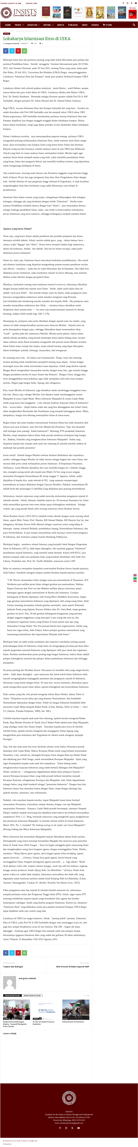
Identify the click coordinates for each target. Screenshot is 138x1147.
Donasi (95, 25)
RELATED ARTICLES (12, 995)
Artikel (47, 25)
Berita (60, 25)
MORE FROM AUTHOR (32, 995)
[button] (134, 25)
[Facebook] (123, 3)
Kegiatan (32, 25)
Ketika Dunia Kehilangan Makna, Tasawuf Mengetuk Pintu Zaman (14, 1024)
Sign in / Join (31, 3)
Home (8, 25)
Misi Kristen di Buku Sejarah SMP (72, 966)
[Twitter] (131, 3)
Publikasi (73, 25)
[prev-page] (84, 995)
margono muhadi (12, 43)
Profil (18, 25)
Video (84, 25)
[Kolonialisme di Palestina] (75, 1010)
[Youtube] (135, 3)
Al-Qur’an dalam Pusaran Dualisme (43, 1023)
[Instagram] (127, 3)
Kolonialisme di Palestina (73, 1022)
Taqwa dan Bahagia (13, 966)
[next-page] (88, 995)
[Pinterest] (18, 51)
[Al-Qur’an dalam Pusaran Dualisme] (46, 1010)
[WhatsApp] (24, 51)
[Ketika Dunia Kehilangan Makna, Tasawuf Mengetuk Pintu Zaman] (16, 1010)
